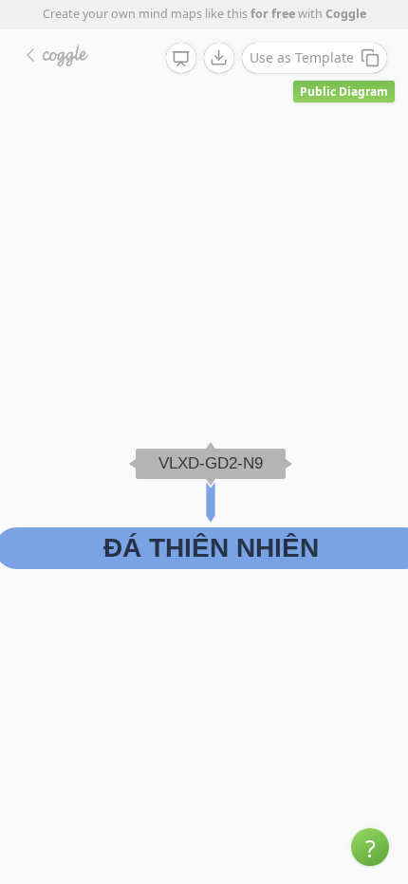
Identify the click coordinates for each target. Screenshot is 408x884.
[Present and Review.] (181, 59)
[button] (370, 847)
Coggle (345, 14)
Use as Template (302, 57)
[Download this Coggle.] (219, 58)
